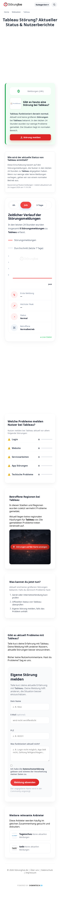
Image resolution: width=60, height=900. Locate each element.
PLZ (12, 730)
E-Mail (17, 714)
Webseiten (16, 12)
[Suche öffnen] (54, 4)
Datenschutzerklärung (33, 769)
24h (26, 205)
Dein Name (15, 701)
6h (14, 205)
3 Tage (39, 205)
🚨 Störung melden (30, 137)
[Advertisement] (30, 54)
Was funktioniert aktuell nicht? (25, 744)
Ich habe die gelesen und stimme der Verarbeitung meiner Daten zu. (28, 771)
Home (6, 12)
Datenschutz (47, 870)
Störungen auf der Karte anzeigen (31, 547)
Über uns (34, 870)
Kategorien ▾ (42, 4)
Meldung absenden (24, 782)
